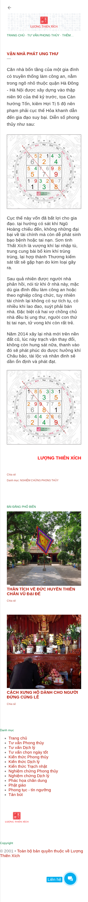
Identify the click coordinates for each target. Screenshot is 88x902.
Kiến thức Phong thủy (28, 757)
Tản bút (16, 794)
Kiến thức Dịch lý (24, 761)
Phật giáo (17, 785)
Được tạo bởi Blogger (47, 871)
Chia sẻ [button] (11, 474)
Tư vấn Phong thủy (26, 743)
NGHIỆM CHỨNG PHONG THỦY (39, 480)
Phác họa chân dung (28, 780)
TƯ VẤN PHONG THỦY (43, 35)
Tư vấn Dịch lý (22, 747)
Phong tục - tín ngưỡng (30, 790)
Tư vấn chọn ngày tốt (28, 752)
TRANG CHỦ (16, 35)
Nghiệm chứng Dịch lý (29, 776)
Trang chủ (18, 738)
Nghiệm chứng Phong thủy (33, 771)
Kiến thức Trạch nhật (28, 766)
